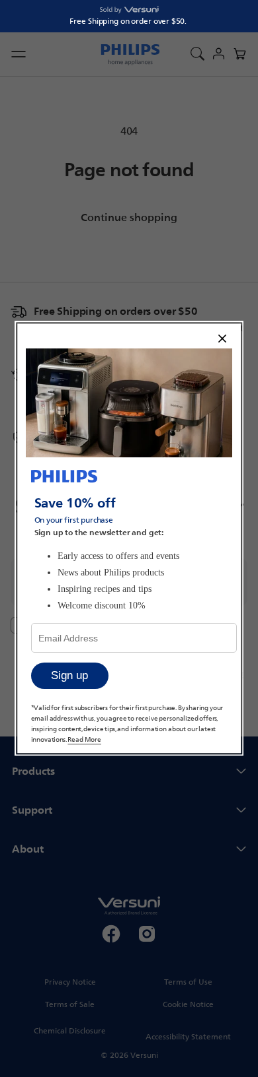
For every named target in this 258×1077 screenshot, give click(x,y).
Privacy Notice (70, 982)
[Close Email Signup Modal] (222, 339)
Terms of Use (188, 982)
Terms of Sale (70, 1004)
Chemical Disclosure (70, 1031)
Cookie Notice (188, 1004)
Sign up (69, 676)
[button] (239, 54)
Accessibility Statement (188, 1037)
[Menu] (21, 54)
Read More (85, 739)
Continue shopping (129, 217)
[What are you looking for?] (197, 54)
